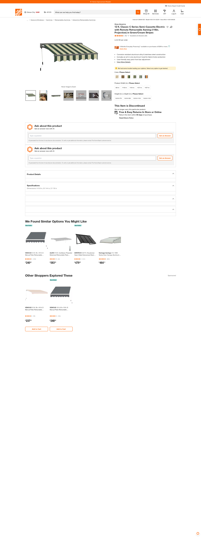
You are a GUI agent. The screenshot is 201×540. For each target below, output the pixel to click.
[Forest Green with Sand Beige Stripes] (128, 76)
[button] (100, 174)
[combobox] (95, 12)
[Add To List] (167, 27)
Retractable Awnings (62, 20)
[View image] (30, 95)
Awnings (49, 20)
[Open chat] (199, 29)
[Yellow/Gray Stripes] (146, 76)
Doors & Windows (37, 20)
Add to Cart (36, 329)
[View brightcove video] (68, 95)
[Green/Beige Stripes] (134, 76)
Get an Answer (165, 136)
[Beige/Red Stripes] (117, 76)
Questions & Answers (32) (138, 36)
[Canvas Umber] (122, 76)
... (27, 20)
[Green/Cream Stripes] (140, 76)
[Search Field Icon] (138, 12)
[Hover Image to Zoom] (68, 54)
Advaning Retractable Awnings (83, 20)
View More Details (123, 62)
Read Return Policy (126, 118)
